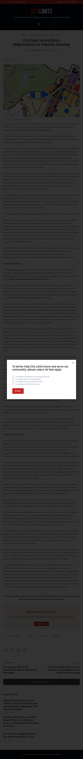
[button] (73, 363)
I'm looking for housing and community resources (32, 377)
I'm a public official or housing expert (28, 379)
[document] (41, 379)
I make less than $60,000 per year (27, 384)
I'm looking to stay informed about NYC (29, 381)
